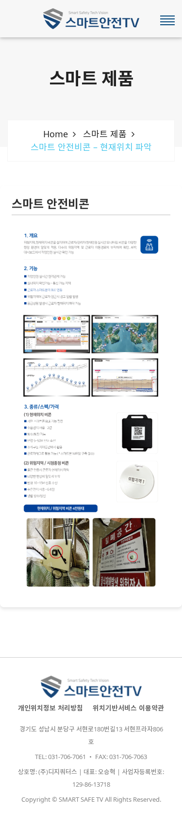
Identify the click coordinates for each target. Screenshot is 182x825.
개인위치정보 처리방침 (50, 707)
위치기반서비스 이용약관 (128, 707)
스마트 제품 (105, 134)
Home (55, 134)
